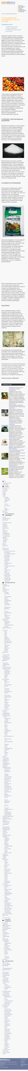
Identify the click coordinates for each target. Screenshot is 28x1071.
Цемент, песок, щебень (6, 1041)
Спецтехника (6, 549)
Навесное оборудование (6, 532)
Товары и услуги (22, 10)
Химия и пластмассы (5, 859)
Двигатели (5, 619)
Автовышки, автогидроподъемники (9, 553)
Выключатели (7, 885)
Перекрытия (7, 1021)
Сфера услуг (4, 495)
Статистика (21, 11)
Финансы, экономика (5, 511)
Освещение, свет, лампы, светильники (7, 896)
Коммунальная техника (7, 564)
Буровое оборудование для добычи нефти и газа (7, 725)
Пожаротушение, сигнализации (7, 992)
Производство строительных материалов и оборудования (6, 824)
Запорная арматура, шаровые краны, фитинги (6, 840)
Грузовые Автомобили (6, 527)
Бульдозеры (7, 556)
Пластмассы (7, 869)
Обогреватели (7, 987)
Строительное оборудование (6, 994)
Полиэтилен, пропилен (7, 871)
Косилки (6, 947)
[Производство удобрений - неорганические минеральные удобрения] (4, 412)
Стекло (6, 879)
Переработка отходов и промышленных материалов (6, 762)
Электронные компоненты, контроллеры (7, 911)
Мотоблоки (7, 948)
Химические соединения (7, 882)
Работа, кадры (5, 492)
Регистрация (23, 1059)
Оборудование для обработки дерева (7, 644)
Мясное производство (7, 783)
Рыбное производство (7, 811)
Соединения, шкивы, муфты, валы (7, 676)
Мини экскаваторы (7, 569)
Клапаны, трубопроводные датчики (8, 846)
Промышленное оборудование (6, 829)
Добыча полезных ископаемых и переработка (7, 604)
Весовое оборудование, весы (6, 586)
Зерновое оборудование (7, 942)
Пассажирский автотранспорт (6, 535)
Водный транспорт (5, 524)
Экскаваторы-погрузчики (7, 580)
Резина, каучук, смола (6, 877)
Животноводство (7, 925)
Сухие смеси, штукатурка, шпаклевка (7, 1028)
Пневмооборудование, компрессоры (8, 816)
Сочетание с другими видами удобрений (12, 27)
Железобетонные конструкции (8, 1015)
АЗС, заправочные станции (7, 719)
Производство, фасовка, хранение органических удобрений (15, 423)
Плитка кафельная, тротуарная (7, 1024)
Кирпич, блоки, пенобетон (7, 1018)
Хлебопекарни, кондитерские (7, 814)
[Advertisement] (12, 67)
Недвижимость (6, 487)
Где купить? (9, 31)
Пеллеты (6, 650)
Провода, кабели (6, 901)
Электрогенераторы (7, 913)
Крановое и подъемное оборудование (6, 662)
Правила (23, 1061)
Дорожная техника (6, 561)
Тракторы (5, 959)
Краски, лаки (6, 867)
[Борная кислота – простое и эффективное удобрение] (4, 442)
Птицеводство (6, 933)
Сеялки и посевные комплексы (7, 956)
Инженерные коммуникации (6, 974)
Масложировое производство (8, 777)
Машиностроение (7, 668)
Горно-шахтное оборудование (7, 599)
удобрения (18, 45)
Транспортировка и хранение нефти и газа (8, 744)
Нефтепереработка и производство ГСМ (9, 738)
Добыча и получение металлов (6, 688)
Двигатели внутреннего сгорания (7, 622)
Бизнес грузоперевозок (6, 518)
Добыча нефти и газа (6, 733)
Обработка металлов (7, 705)
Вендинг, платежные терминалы (7, 499)
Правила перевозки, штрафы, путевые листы (5, 540)
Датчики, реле (6, 887)
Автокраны (7, 555)
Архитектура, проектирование (6, 963)
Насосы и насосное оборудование (6, 712)
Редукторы (7, 672)
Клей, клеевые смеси (6, 862)
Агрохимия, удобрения (11, 13)
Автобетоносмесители (9, 551)
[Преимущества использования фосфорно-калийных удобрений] (4, 456)
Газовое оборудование (7, 730)
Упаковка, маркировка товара (5, 855)
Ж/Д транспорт (5, 530)
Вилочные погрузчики (7, 558)
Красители (6, 865)
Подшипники (7, 671)
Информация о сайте (24, 1065)
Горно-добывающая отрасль (6, 590)
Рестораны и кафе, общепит (7, 507)
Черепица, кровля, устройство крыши (7, 1046)
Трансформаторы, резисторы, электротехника (8, 907)
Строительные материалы (6, 1005)
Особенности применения (13, 29)
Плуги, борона (6, 952)
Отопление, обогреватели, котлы (6, 982)
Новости (21, 5)
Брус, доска (5, 632)
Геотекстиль (7, 1009)
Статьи (20, 8)
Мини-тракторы (5, 931)
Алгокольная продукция (7, 769)
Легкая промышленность (7, 666)
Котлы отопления (7, 985)
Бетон (5, 1007)
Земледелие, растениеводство (7, 927)
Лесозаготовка (7, 641)
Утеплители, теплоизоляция (8, 1032)
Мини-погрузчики (7, 572)
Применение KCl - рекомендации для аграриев (16, 466)
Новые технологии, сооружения (5, 978)
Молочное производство (7, 780)
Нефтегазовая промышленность (7, 715)
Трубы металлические (8, 852)
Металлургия (6, 679)
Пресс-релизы (22, 6)
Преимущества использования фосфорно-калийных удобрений (16, 450)
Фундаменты (7, 1038)
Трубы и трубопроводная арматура (7, 835)
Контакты (23, 1062)
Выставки (21, 7)
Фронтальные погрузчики (7, 576)
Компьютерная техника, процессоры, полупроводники (8, 891)
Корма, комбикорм (7, 945)
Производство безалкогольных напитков (8, 789)
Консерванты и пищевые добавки (7, 773)
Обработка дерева (7, 648)
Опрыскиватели (8, 949)
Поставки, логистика (5, 490)
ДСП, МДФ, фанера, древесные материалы (7, 637)
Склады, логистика (5, 831)
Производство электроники (7, 903)
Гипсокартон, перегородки (7, 1012)
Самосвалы (7, 574)
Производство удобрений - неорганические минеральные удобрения (17, 407)
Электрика (5, 884)
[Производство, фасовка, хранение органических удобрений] (4, 428)
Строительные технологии (6, 1050)
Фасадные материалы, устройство (7, 1036)
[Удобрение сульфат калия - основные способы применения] (4, 395)
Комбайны (5, 929)
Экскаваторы (7, 578)
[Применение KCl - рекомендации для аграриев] (4, 471)
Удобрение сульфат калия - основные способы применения (16, 389)
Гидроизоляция (8, 1010)
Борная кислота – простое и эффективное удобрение (16, 437)
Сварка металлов (6, 708)
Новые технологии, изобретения (6, 758)
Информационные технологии (7, 483)
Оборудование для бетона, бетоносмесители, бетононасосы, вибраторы (8, 1000)
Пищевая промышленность (7, 766)
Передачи (6, 669)
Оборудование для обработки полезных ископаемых (7, 615)
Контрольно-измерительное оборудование (6, 658)
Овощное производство (7, 785)
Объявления (21, 9)
